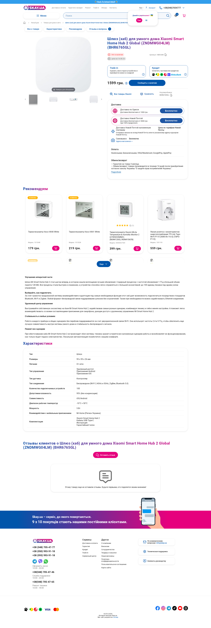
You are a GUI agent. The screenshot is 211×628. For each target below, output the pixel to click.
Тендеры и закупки (108, 553)
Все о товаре (33, 29)
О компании (106, 543)
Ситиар (115, 617)
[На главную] (24, 22)
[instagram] (163, 608)
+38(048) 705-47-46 (43, 572)
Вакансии (105, 546)
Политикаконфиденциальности (110, 560)
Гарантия (86, 546)
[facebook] (157, 608)
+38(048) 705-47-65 (43, 581)
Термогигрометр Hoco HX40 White (43, 231)
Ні (146, 20)
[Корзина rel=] (184, 16)
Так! (139, 20)
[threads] (186, 608)
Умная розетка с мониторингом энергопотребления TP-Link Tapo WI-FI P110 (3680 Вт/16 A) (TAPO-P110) (165, 235)
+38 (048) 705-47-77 (43, 547)
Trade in (85, 553)
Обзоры (104, 8)
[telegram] (34, 561)
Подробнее (116, 172)
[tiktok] (174, 608)
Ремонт (88, 8)
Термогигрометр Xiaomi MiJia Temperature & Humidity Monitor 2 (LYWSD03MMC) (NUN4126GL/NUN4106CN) (124, 236)
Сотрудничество (108, 550)
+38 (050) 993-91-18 (43, 551)
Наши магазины (107, 556)
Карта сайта (106, 568)
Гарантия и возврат (75, 8)
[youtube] (180, 608)
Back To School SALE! (106, 1)
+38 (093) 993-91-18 (43, 555)
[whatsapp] (46, 561)
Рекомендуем (75, 29)
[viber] (40, 561)
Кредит (85, 550)
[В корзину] (55, 248)
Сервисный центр (89, 556)
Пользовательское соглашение (113, 564)
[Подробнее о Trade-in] (143, 74)
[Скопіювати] (165, 55)
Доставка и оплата (59, 8)
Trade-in (96, 8)
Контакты (113, 8)
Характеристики (54, 29)
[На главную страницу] (34, 8)
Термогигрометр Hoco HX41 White (84, 231)
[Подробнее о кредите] (185, 74)
